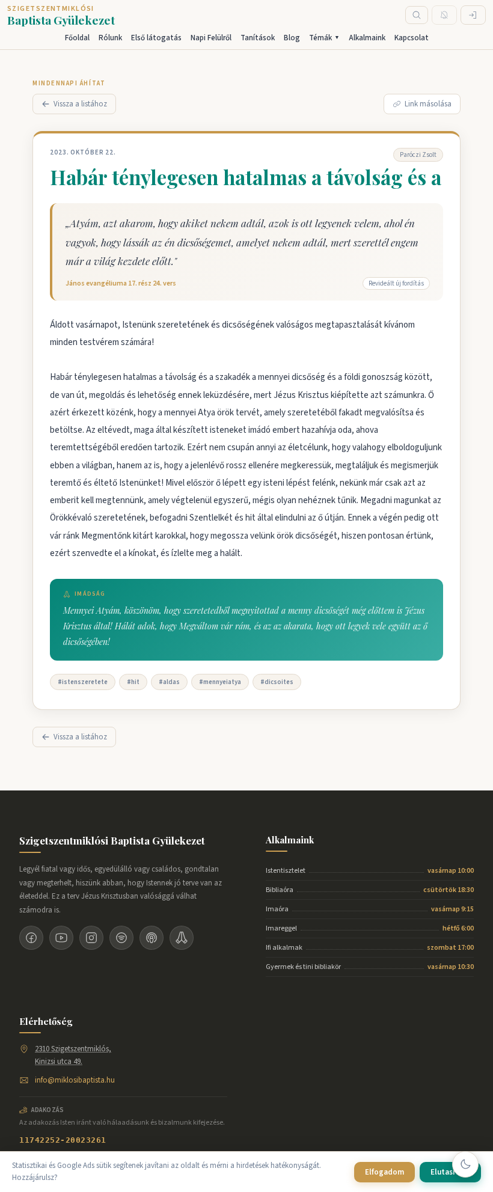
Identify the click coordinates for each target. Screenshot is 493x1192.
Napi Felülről (211, 37)
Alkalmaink (367, 37)
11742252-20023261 (62, 1140)
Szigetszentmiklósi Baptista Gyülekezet (112, 840)
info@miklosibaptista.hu (75, 1080)
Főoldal (77, 37)
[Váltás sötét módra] (465, 1164)
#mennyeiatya (220, 681)
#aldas (169, 681)
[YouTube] (61, 938)
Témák (324, 37)
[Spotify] (121, 938)
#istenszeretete (83, 681)
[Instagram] (91, 938)
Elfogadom (384, 1172)
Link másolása (428, 104)
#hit (133, 681)
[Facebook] (31, 938)
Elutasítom (450, 1172)
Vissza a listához (80, 104)
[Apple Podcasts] (151, 938)
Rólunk (110, 37)
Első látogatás (156, 37)
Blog (292, 37)
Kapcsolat (411, 37)
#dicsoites (276, 681)
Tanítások (257, 37)
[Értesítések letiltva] (444, 15)
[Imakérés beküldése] (182, 938)
